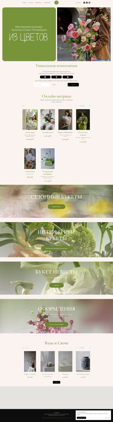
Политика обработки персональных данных (54, 418)
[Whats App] (89, 3)
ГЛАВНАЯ (24, 2)
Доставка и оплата (67, 418)
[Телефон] (84, 3)
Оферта (43, 418)
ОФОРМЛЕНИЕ (46, 2)
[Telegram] (87, 3)
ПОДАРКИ (30, 2)
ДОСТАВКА (78, 2)
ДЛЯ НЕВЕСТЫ (38, 2)
